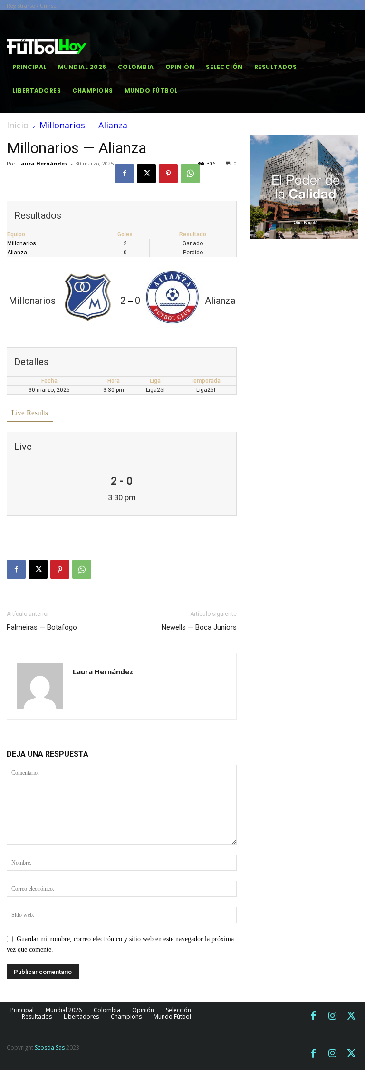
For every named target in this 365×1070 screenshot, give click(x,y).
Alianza (17, 252)
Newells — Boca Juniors (199, 627)
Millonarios (21, 243)
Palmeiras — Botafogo (42, 627)
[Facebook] (124, 173)
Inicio (18, 125)
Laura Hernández (43, 163)
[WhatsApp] (190, 173)
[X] (146, 173)
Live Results (29, 413)
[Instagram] (332, 1016)
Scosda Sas (50, 1047)
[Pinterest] (168, 173)
